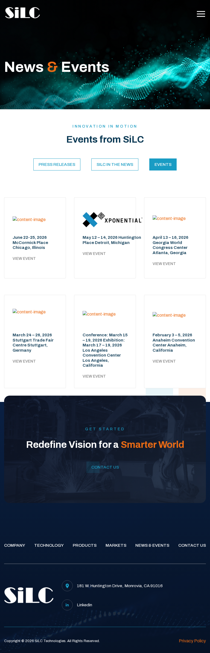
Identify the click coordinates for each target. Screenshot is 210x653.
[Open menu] (201, 14)
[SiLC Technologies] (22, 13)
